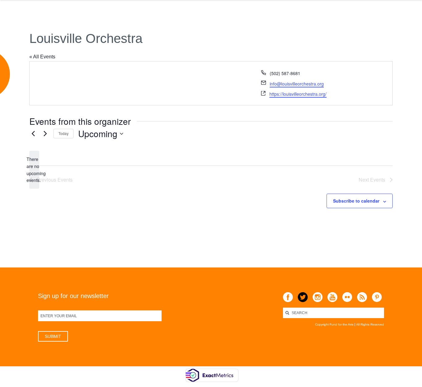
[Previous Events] (33, 133)
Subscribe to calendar (356, 201)
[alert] (34, 170)
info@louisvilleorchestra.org (297, 84)
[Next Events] (45, 133)
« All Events (42, 56)
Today (63, 133)
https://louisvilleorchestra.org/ (298, 94)
